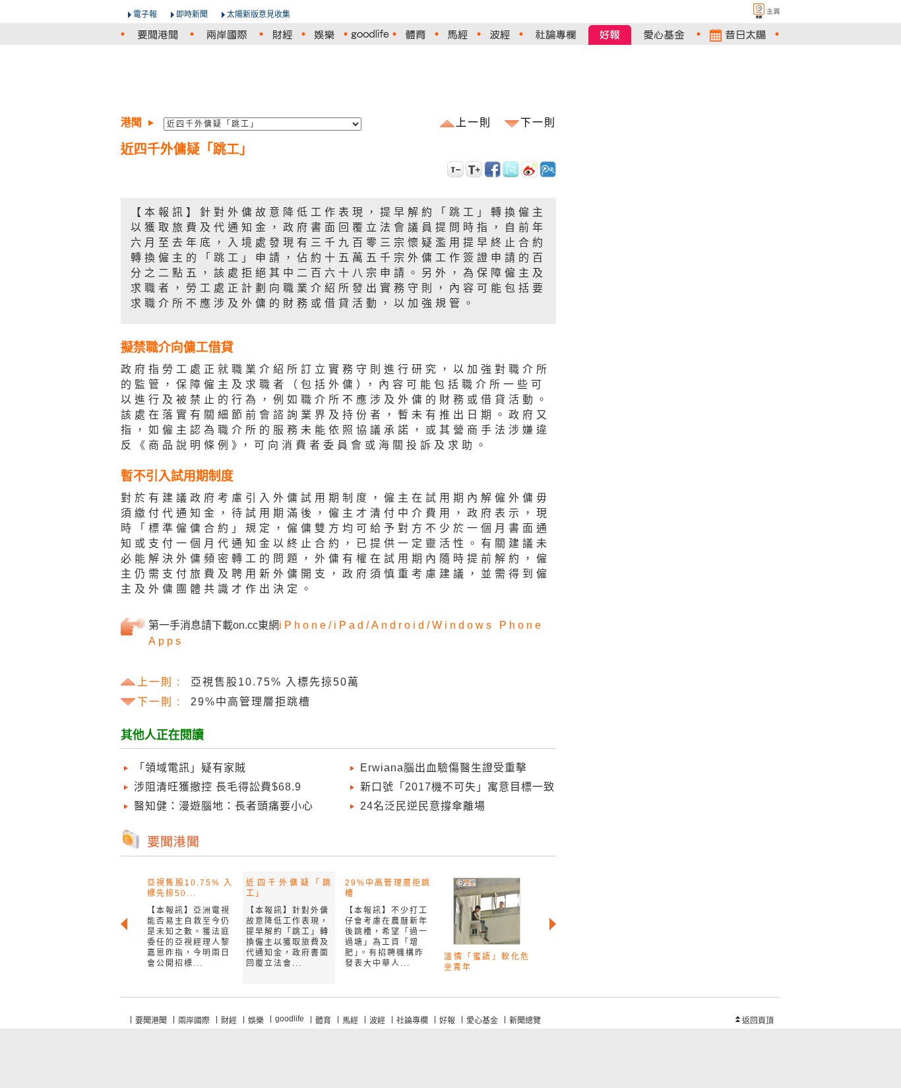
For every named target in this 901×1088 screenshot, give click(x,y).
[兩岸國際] (226, 34)
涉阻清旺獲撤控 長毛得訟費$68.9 (217, 786)
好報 (447, 1020)
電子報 (145, 14)
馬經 (350, 1020)
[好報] (609, 34)
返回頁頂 (758, 1020)
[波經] (500, 34)
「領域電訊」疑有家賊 (190, 767)
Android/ (401, 625)
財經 (229, 1020)
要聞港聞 (151, 1020)
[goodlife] (370, 34)
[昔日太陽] (737, 34)
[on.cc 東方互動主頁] (755, 10)
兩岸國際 (194, 1020)
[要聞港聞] (157, 34)
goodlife (289, 1018)
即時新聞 (192, 14)
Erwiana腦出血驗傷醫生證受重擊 (443, 767)
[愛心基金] (664, 34)
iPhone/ (306, 625)
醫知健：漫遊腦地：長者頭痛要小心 (223, 806)
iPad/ (352, 625)
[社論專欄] (555, 34)
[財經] (282, 34)
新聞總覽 (525, 1020)
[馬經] (458, 34)
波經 (377, 1020)
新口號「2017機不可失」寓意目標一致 (457, 786)
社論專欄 (412, 1020)
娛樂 (256, 1020)
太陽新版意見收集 (258, 14)
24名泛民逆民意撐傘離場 (422, 806)
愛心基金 (482, 1020)
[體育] (415, 34)
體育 (323, 1020)
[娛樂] (324, 34)
